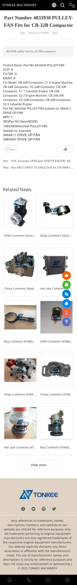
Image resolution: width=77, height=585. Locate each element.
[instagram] (43, 508)
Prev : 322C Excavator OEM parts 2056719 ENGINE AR (36, 161)
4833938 (11, 126)
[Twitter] (54, 508)
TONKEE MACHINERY (19, 5)
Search (71, 14)
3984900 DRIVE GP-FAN (21, 139)
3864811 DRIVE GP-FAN (21, 134)
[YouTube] (33, 508)
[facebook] (23, 508)
